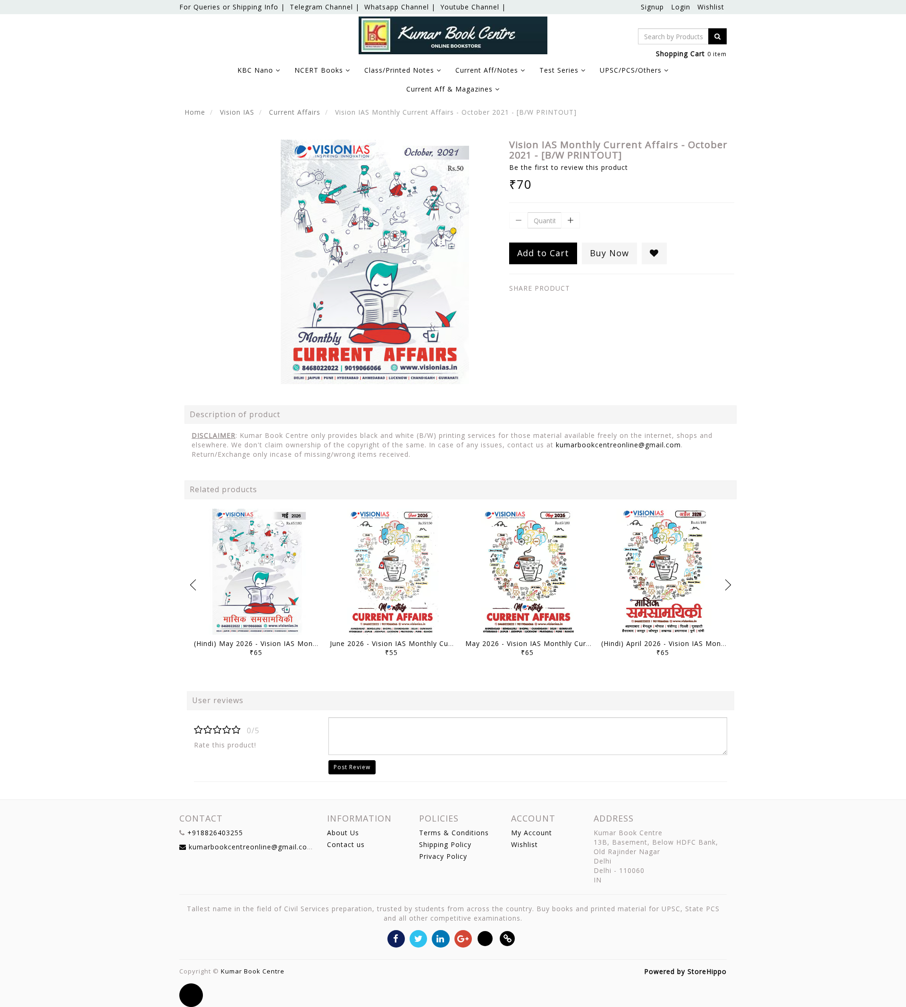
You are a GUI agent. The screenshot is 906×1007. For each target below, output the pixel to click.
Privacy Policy (443, 856)
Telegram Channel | (325, 6)
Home (195, 112)
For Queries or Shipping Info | (232, 6)
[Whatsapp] (485, 937)
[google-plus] (463, 937)
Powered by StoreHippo (685, 971)
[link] (507, 937)
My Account (531, 832)
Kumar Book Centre (253, 971)
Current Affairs (294, 112)
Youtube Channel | (473, 6)
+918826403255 (215, 832)
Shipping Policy (445, 844)
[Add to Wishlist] (654, 253)
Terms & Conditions (454, 832)
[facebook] (396, 937)
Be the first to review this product (568, 167)
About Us (343, 832)
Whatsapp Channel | (400, 6)
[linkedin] (440, 937)
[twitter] (418, 937)
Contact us (346, 844)
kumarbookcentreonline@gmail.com (618, 444)
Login (680, 6)
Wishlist (710, 6)
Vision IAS (237, 112)
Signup (652, 6)
